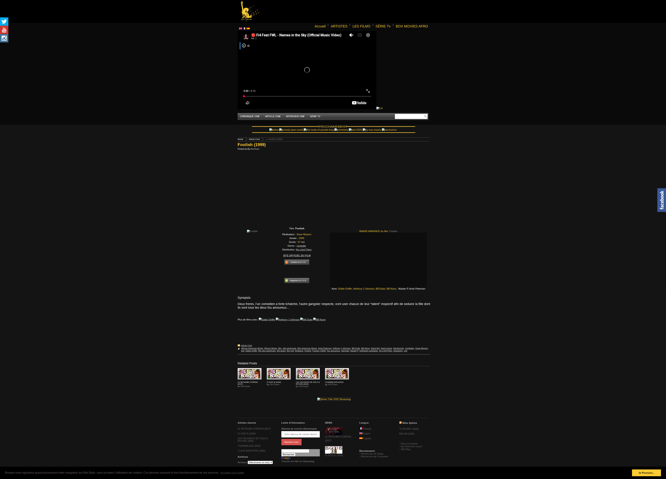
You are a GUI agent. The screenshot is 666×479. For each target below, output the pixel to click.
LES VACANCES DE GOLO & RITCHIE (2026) (308, 383)
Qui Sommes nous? (411, 446)
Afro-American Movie (307, 348)
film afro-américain (267, 351)
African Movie (270, 348)
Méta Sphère (409, 423)
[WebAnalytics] (366, 445)
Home (240, 139)
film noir (290, 351)
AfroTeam (254, 149)
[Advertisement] (344, 11)
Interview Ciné (295, 116)
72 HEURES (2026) (409, 429)
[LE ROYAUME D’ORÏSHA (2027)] (333, 434)
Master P (354, 351)
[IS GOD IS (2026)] (333, 453)
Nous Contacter (409, 443)
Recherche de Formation (374, 456)
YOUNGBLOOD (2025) (334, 382)
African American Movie (252, 348)
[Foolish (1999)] (250, 373)
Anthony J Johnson (363, 288)
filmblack (299, 351)
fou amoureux (333, 351)
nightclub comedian (368, 351)
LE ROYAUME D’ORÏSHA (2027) (254, 428)
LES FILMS (361, 26)
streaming (398, 351)
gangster (345, 351)
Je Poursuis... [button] (646, 472)
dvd (243, 351)
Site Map (406, 449)
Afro (280, 348)
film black (281, 351)
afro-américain (289, 348)
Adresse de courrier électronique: (299, 428)
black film (375, 348)
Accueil (320, 26)
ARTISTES (339, 26)
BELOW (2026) (406, 433)
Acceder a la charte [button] (232, 472)
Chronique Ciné (250, 116)
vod (405, 351)
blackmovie (398, 348)
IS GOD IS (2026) (274, 382)
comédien (409, 348)
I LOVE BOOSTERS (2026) (251, 450)
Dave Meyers (421, 348)
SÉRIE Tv (383, 26)
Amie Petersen (325, 348)
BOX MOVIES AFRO (412, 26)
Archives (242, 462)
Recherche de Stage (372, 453)
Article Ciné (273, 116)
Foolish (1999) (252, 144)
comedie (301, 245)
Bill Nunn (391, 288)
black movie (386, 348)
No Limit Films (303, 249)
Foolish (307, 351)
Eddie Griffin (345, 288)
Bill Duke (380, 288)
